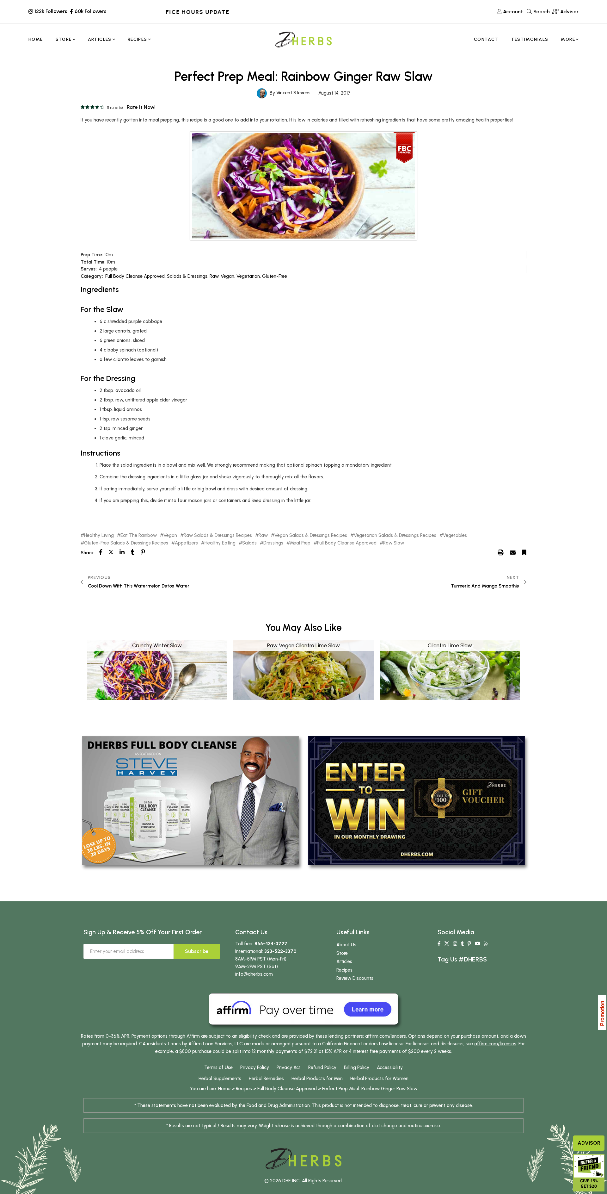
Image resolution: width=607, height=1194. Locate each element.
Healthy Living (99, 535)
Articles (344, 961)
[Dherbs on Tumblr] (462, 944)
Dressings (273, 543)
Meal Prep (300, 543)
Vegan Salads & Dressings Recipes (310, 535)
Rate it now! (141, 107)
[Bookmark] (524, 552)
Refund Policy (322, 1067)
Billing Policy (356, 1067)
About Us (346, 945)
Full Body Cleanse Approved (135, 276)
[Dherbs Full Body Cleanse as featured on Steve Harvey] (190, 800)
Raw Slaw (393, 543)
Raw (214, 276)
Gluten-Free (274, 276)
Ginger (388, 1088)
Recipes (344, 970)
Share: (87, 553)
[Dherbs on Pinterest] (469, 944)
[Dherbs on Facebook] (439, 944)
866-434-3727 (270, 944)
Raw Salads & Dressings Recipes (218, 535)
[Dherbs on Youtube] (477, 944)
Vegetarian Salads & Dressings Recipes (395, 535)
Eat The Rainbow (138, 535)
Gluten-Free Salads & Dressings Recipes (126, 543)
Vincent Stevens (293, 93)
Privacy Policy (254, 1067)
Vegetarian (248, 276)
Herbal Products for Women (379, 1078)
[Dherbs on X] (446, 944)
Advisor (589, 1143)
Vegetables (455, 535)
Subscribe (197, 951)
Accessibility (390, 1067)
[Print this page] (501, 552)
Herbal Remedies (266, 1078)
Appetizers (186, 543)
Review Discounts (354, 978)
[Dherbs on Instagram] (455, 944)
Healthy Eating (220, 543)
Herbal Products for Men (317, 1078)
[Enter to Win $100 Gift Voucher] (416, 800)
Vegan (227, 276)
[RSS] (486, 944)
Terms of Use (218, 1067)
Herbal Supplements (220, 1078)
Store (342, 953)
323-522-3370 (280, 951)
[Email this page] (513, 552)
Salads (249, 543)
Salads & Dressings (187, 276)
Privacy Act (289, 1067)
